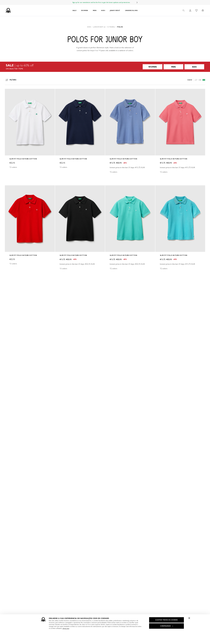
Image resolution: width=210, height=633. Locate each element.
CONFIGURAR (165, 626)
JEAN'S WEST (115, 10)
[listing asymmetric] (196, 80)
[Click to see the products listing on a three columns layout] (203, 80)
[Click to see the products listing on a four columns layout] (200, 80)
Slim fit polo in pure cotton (23, 159)
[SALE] (105, 67)
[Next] (137, 2)
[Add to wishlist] (8, 92)
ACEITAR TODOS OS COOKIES (166, 620)
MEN (94, 10)
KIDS (103, 10)
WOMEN (84, 10)
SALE (74, 10)
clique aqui (66, 628)
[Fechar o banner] (189, 618)
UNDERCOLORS (131, 10)
